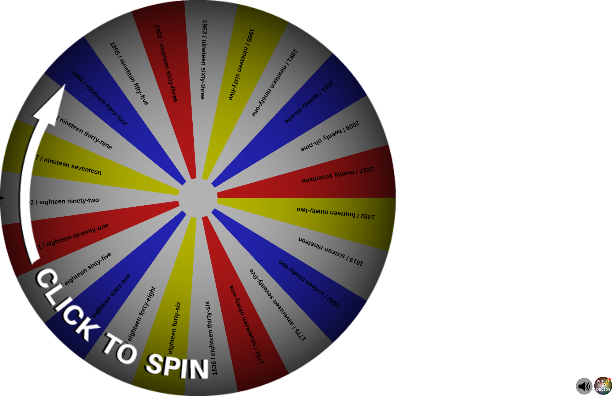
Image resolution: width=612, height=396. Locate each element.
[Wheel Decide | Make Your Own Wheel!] (603, 393)
